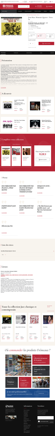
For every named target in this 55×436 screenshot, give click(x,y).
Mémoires (26, 423)
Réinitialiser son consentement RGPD (27, 428)
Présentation (3, 52)
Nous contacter (26, 410)
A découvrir (16, 52)
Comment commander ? (28, 11)
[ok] (52, 417)
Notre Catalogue (4, 11)
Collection (52, 52)
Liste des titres (29, 52)
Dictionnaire (51, 11)
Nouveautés (20, 11)
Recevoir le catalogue (38, 11)
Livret (41, 52)
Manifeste (45, 11)
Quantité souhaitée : (32, 40)
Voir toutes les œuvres (49, 306)
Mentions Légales (27, 425)
